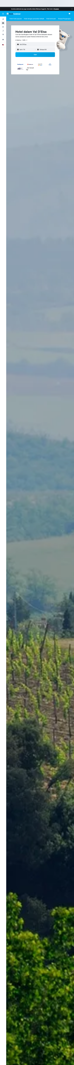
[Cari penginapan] (3, 23)
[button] (72, 9)
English (56, 9)
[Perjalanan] (3, 39)
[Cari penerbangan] (3, 19)
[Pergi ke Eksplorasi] (3, 34)
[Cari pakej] (3, 30)
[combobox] (21, 40)
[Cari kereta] (3, 27)
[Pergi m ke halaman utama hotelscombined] (13, 14)
